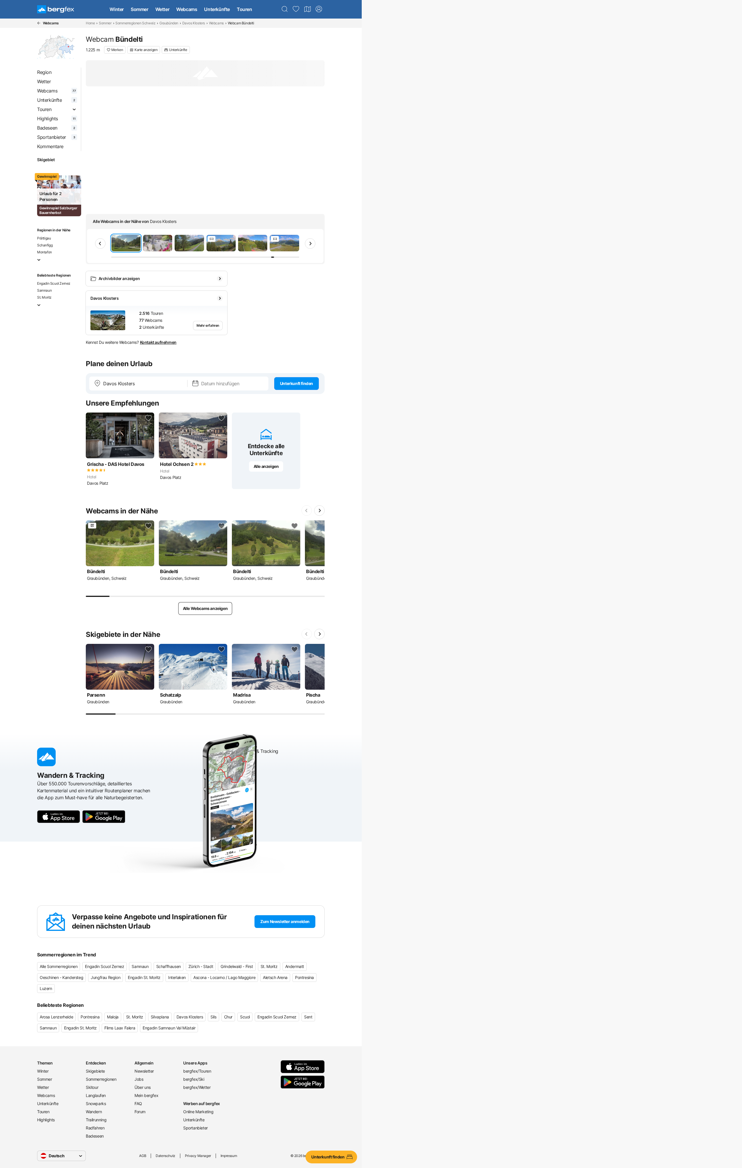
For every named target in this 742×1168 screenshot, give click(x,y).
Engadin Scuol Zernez (53, 283)
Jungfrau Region (105, 977)
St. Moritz (44, 297)
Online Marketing (198, 1111)
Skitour (92, 1087)
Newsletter (144, 1071)
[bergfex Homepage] (55, 9)
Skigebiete (95, 1071)
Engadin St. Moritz (144, 977)
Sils (213, 1016)
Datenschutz (165, 1156)
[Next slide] (310, 243)
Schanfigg (44, 245)
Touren (244, 9)
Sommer (139, 9)
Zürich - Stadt (200, 966)
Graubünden (168, 23)
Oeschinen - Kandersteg (61, 977)
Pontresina (304, 977)
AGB (142, 1156)
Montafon (44, 252)
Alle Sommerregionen (58, 966)
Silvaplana (160, 1016)
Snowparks (96, 1103)
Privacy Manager (198, 1156)
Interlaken (177, 977)
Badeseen (95, 1136)
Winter (117, 9)
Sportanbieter (195, 1127)
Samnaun (44, 290)
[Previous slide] (100, 243)
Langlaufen (96, 1095)
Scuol (245, 1016)
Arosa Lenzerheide (56, 1016)
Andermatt (294, 966)
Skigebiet (45, 159)
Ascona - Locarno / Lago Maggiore (224, 977)
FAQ (138, 1103)
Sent (308, 1016)
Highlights (46, 1119)
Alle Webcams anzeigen (205, 608)
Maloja (113, 1016)
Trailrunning (96, 1119)
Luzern (46, 988)
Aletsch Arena (275, 977)
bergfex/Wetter (196, 1087)
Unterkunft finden (296, 383)
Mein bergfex (146, 1095)
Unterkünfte (217, 9)
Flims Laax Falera (119, 1027)
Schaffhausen (168, 966)
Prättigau (44, 238)
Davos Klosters (193, 23)
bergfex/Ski (193, 1079)
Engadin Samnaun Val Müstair (169, 1027)
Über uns (142, 1087)
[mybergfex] (319, 9)
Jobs (138, 1079)
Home (90, 23)
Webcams (186, 9)
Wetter (162, 9)
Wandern (94, 1111)
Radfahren (95, 1127)
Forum (140, 1111)
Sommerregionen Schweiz (135, 23)
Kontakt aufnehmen (158, 342)
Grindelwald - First (237, 966)
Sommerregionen (101, 1079)
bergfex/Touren (197, 1071)
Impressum (229, 1156)
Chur (228, 1016)
